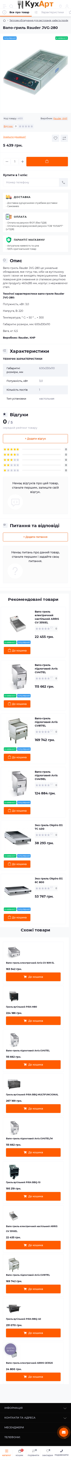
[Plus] (22, 161)
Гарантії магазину (29, 239)
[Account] (67, 6)
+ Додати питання (35, 537)
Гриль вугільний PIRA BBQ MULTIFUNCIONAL (32, 1094)
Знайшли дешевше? (14, 137)
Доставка (22, 197)
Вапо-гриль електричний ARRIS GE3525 (29, 1363)
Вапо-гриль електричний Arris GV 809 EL (30, 962)
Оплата (20, 216)
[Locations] (60, 6)
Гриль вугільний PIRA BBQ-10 (23, 1182)
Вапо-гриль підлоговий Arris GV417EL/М (29, 1138)
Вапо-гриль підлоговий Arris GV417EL (46, 668)
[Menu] (5, 6)
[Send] (63, 182)
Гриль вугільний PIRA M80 (21, 1006)
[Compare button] (64, 138)
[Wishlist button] (55, 138)
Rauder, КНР (60, 118)
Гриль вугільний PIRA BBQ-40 (23, 1319)
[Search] (11, 6)
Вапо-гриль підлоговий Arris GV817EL (46, 722)
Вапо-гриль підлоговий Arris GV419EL (46, 775)
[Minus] (7, 161)
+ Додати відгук (35, 438)
